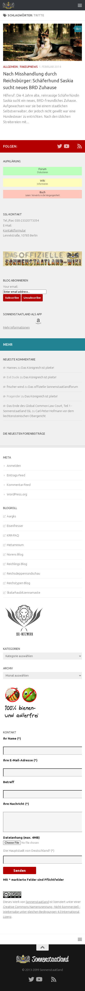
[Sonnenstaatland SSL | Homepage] (10, 5)
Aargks (11, 516)
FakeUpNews (29, 66)
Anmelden (14, 465)
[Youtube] (66, 146)
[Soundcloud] (72, 146)
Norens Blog (15, 554)
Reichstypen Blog (18, 583)
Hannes (12, 367)
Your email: (10, 286)
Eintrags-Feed (16, 475)
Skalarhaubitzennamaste (23, 592)
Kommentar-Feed (19, 484)
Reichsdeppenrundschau (23, 573)
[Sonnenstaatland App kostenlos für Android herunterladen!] (27, 322)
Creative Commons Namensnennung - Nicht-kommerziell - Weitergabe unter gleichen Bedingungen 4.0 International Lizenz (41, 911)
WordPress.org (17, 494)
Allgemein (10, 66)
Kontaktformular (14, 230)
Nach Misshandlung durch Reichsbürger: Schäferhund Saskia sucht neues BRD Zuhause (38, 80)
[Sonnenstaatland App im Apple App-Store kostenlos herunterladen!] (11, 322)
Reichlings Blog (17, 564)
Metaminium (15, 545)
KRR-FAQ (13, 535)
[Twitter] (59, 146)
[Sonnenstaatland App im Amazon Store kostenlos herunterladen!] (43, 322)
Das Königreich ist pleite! (37, 367)
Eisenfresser (15, 526)
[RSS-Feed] (79, 146)
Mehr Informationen (16, 327)
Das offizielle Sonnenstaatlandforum (53, 386)
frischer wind (15, 386)
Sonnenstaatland (37, 902)
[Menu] (80, 5)
